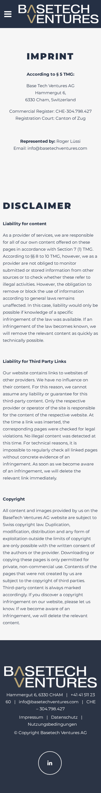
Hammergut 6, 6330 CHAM (34, 694)
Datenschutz (64, 717)
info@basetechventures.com (49, 701)
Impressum (31, 717)
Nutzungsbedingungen (52, 724)
